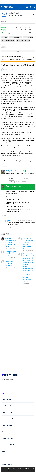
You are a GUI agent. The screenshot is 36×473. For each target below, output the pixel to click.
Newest (24, 181)
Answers (26, 178)
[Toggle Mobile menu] (33, 7)
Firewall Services (9, 40)
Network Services (24, 40)
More (21, 15)
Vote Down (6, 216)
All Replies (9, 178)
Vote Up (3, 216)
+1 (33, 186)
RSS (18, 51)
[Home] (9, 7)
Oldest (12, 182)
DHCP (6, 37)
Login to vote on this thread (9, 29)
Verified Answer (4, 29)
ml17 (6, 70)
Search (27, 7)
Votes (17, 181)
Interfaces (30, 37)
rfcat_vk (9, 171)
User (30, 7)
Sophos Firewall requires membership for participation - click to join (18, 469)
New (33, 14)
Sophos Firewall (17, 37)
